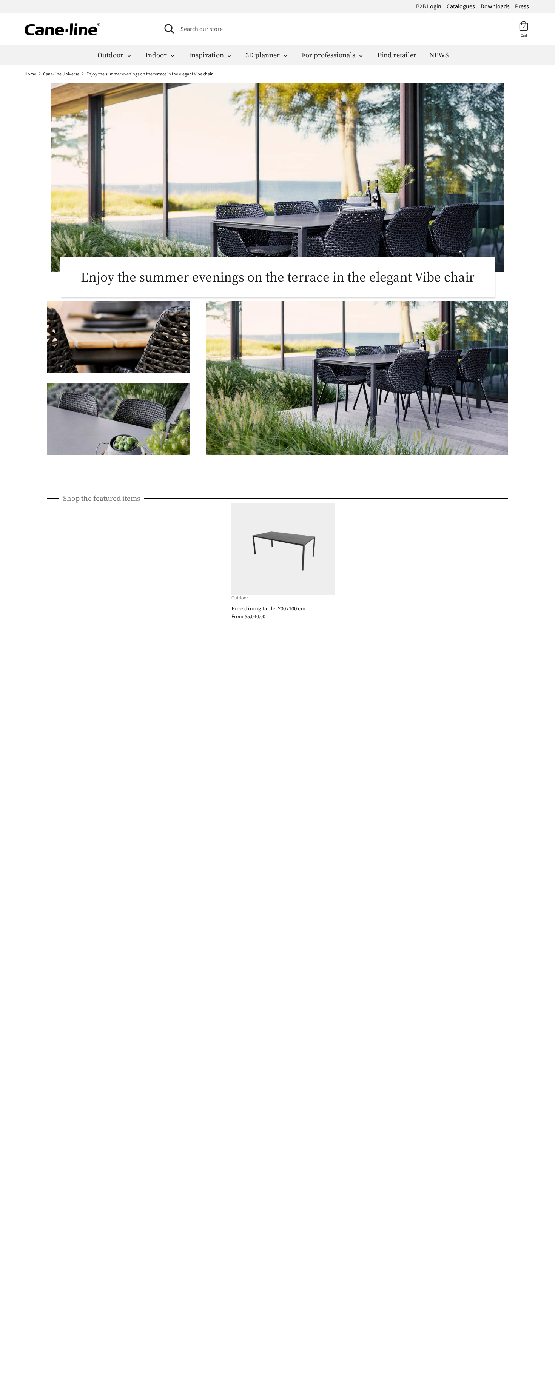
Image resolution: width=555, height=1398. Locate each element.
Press (522, 6)
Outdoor (111, 55)
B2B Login (428, 6)
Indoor (156, 55)
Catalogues (461, 6)
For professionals (329, 55)
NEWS (439, 55)
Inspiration (207, 55)
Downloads (495, 6)
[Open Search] (169, 28)
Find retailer (396, 55)
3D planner (263, 55)
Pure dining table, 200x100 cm (268, 608)
